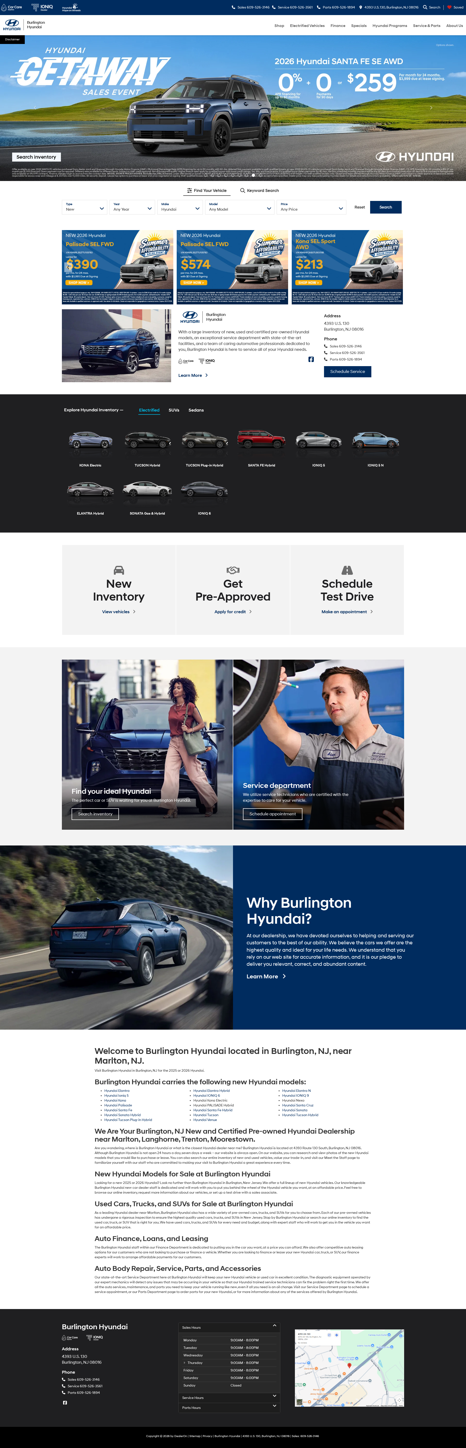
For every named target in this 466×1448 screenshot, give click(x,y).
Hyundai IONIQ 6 (206, 950)
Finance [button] (338, 25)
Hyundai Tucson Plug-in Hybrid (128, 974)
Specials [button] (359, 25)
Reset (360, 61)
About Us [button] (454, 25)
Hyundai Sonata (295, 964)
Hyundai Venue (205, 974)
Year (117, 58)
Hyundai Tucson (205, 969)
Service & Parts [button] (427, 25)
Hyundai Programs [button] (390, 25)
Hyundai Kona (115, 955)
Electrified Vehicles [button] (307, 25)
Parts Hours (191, 1262)
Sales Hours (191, 1182)
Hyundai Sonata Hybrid (122, 969)
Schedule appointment (273, 668)
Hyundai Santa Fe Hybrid (213, 964)
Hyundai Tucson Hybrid (300, 969)
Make (165, 58)
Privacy (207, 1290)
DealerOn (180, 1290)
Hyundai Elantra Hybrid (211, 945)
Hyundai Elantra (117, 945)
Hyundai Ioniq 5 (116, 950)
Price (284, 58)
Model (213, 58)
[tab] (207, 44)
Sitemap (194, 1290)
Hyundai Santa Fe (118, 964)
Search (386, 61)
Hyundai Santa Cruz (298, 959)
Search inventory (95, 668)
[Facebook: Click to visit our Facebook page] (312, 214)
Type (69, 58)
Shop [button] (279, 25)
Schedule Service (347, 226)
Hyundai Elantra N (296, 945)
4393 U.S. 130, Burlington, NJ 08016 (391, 7)
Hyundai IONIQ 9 (295, 950)
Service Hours (193, 1252)
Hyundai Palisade (118, 959)
